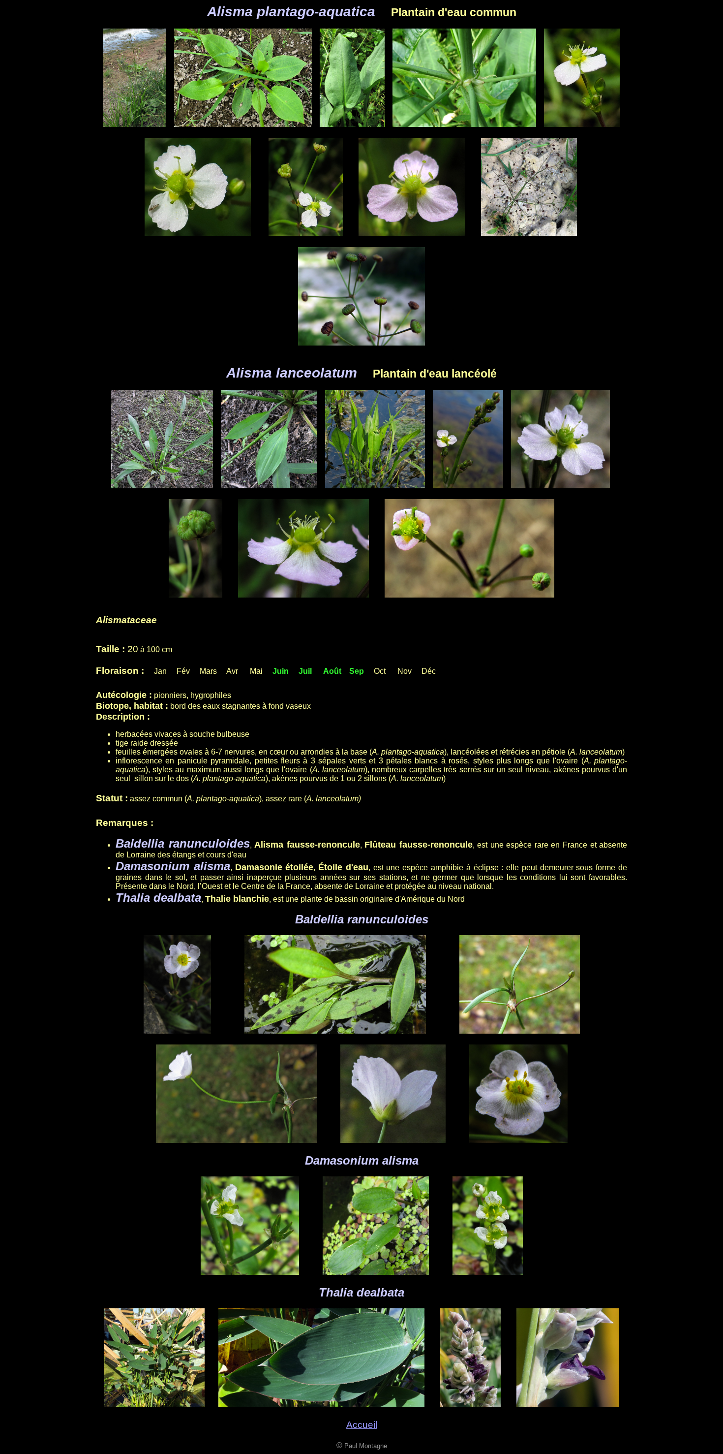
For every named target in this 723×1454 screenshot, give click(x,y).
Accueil (361, 1425)
